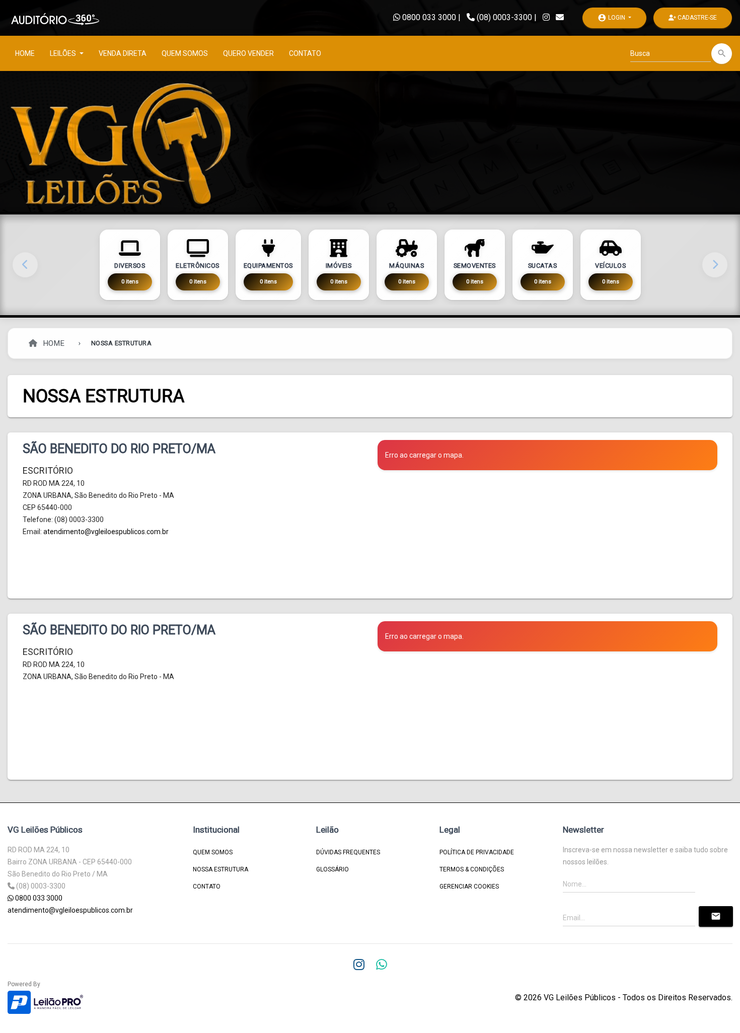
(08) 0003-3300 (504, 17)
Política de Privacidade (476, 852)
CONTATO (305, 53)
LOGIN (612, 17)
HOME (25, 53)
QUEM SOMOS (185, 53)
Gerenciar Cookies (469, 886)
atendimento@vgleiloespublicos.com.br (106, 532)
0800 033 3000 (428, 17)
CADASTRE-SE (696, 17)
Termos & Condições (471, 869)
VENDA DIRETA (122, 53)
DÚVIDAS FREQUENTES (348, 852)
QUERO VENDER (248, 53)
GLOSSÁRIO (332, 869)
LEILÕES (64, 53)
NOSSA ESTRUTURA (220, 869)
